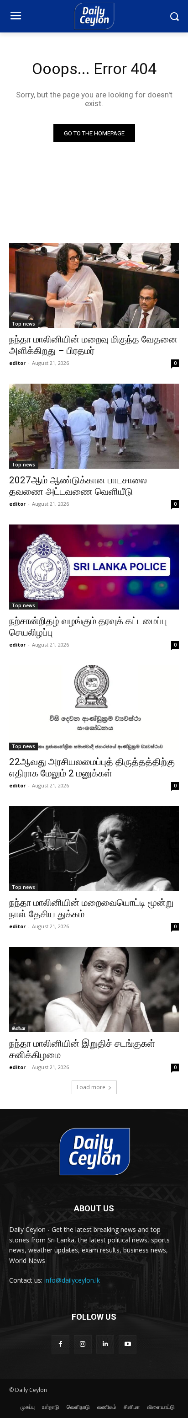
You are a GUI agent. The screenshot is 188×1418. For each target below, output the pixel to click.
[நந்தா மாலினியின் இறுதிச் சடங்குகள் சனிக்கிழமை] (94, 989)
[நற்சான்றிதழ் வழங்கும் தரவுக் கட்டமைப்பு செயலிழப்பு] (94, 567)
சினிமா (19, 1028)
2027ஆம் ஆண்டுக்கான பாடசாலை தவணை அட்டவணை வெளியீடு (78, 486)
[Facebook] (60, 1344)
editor (17, 362)
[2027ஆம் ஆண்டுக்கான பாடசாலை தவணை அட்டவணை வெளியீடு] (94, 426)
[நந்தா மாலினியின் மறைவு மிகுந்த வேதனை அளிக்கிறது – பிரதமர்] (94, 285)
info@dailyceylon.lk (72, 1280)
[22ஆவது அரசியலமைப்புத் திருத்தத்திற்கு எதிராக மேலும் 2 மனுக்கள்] (94, 707)
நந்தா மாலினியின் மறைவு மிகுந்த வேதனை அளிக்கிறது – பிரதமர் (93, 345)
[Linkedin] (105, 1344)
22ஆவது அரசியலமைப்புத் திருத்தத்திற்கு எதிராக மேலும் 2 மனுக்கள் (92, 767)
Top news (23, 324)
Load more (91, 1087)
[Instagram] (83, 1344)
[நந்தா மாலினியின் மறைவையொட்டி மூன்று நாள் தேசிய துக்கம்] (94, 848)
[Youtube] (127, 1344)
